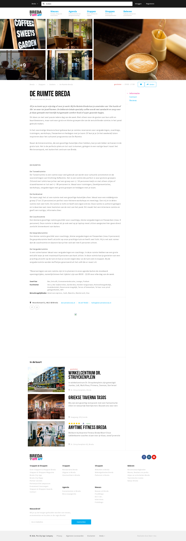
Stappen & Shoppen (38, 465)
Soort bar (33, 281)
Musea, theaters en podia (138, 472)
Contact (33, 492)
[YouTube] (154, 457)
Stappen (66, 465)
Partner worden (36, 481)
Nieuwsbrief (35, 508)
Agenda (65, 487)
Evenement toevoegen (39, 486)
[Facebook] (32, 307)
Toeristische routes (135, 478)
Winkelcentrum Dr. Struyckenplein (84, 375)
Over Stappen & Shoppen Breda (43, 469)
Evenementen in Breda (71, 491)
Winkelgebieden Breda (104, 472)
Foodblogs (99, 494)
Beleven (131, 465)
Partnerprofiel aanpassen (40, 483)
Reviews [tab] (133, 100)
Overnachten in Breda (71, 475)
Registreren (150, 4)
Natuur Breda (133, 481)
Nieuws (98, 487)
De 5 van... (99, 496)
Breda (34, 4)
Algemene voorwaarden (75, 536)
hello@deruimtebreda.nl (101, 303)
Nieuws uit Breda (102, 491)
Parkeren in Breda (102, 475)
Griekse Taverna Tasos (87, 397)
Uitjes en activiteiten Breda (139, 475)
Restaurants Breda (70, 469)
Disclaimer (91, 536)
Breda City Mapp (36, 478)
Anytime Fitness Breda (87, 427)
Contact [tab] (133, 97)
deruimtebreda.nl (68, 303)
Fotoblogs (99, 502)
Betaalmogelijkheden (38, 293)
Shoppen (99, 465)
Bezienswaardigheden (137, 469)
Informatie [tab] (134, 93)
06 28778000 (83, 303)
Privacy (59, 536)
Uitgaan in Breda (69, 472)
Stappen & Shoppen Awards (41, 489)
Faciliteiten (34, 285)
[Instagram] (37, 307)
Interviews (99, 499)
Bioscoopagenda (69, 494)
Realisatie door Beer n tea (146, 536)
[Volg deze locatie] (141, 84)
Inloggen (138, 4)
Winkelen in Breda (102, 469)
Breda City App (36, 475)
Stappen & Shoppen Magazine (42, 472)
